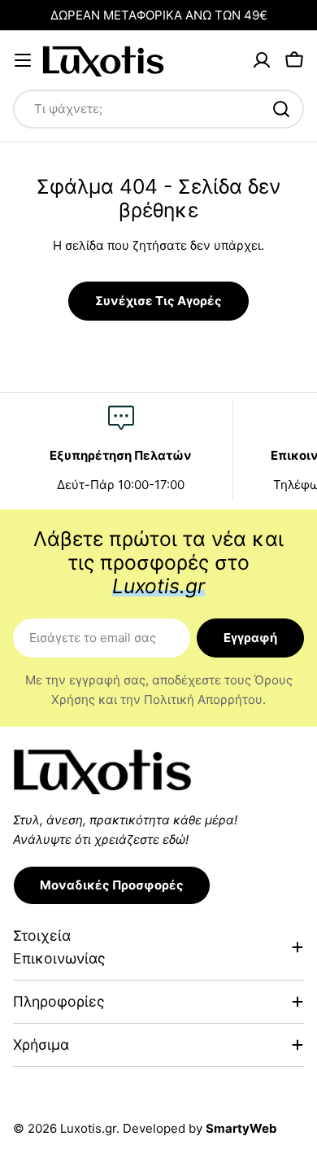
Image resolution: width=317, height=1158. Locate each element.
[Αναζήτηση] (281, 109)
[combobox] (158, 109)
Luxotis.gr (88, 1128)
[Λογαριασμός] (261, 60)
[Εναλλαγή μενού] (23, 60)
